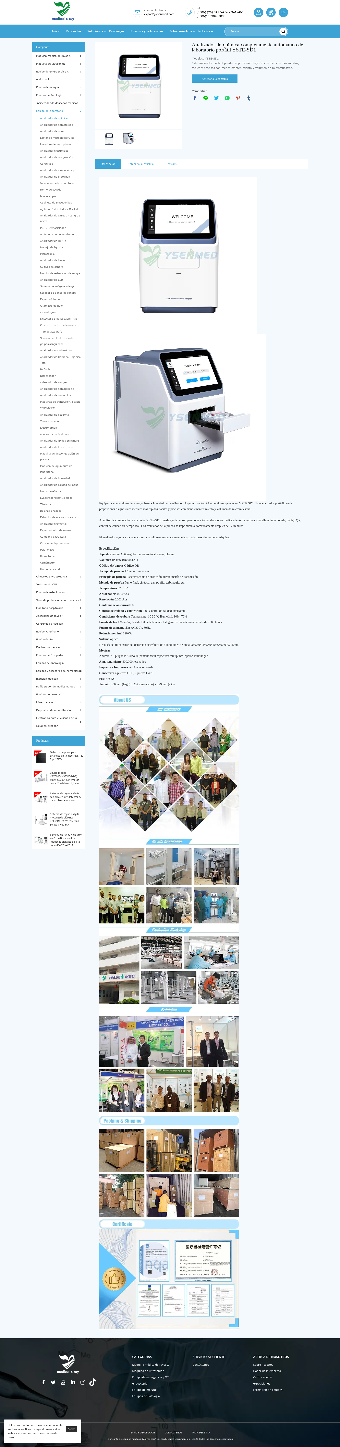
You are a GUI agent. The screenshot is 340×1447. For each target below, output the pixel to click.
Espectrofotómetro (51, 299)
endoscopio (43, 80)
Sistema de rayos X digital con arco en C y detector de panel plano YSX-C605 (66, 797)
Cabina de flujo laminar (54, 543)
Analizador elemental (53, 524)
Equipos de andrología (50, 663)
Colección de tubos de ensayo (58, 325)
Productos (73, 31)
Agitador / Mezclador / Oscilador (60, 209)
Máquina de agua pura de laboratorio (56, 469)
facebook (195, 98)
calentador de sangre (53, 382)
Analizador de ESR (51, 280)
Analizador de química (54, 118)
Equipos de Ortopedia (49, 655)
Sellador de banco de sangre (58, 293)
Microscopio (47, 254)
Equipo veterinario (47, 632)
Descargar (116, 31)
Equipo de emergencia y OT (53, 72)
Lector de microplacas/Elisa (57, 138)
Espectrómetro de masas (55, 530)
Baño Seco (47, 369)
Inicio (56, 31)
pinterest (238, 98)
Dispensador (47, 376)
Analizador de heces (52, 260)
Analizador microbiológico (56, 351)
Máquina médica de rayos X (53, 56)
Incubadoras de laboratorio (57, 183)
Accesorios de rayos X (49, 616)
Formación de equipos (268, 1390)
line (206, 98)
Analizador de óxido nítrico (56, 395)
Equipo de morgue (47, 87)
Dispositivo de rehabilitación (53, 710)
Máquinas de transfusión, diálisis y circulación (60, 405)
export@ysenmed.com (159, 14)
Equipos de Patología (49, 95)
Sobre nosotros (181, 31)
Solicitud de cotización (271, 12)
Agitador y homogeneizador (57, 234)
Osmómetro (47, 563)
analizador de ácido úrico (55, 434)
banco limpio (48, 196)
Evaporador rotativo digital (56, 498)
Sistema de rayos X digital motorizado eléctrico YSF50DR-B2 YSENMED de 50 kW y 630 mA (65, 819)
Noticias (204, 31)
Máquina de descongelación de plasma (59, 457)
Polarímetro (47, 550)
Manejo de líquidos (51, 247)
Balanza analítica (50, 511)
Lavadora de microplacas (55, 144)
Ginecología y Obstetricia (51, 577)
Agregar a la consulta (215, 78)
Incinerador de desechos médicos (57, 103)
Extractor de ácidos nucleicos (58, 517)
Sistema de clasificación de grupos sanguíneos (57, 341)
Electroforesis (48, 428)
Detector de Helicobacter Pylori (59, 319)
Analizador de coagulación (56, 157)
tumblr (249, 98)
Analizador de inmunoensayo (58, 170)
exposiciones (261, 1383)
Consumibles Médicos (49, 624)
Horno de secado (50, 190)
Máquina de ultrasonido (50, 64)
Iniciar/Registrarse (258, 12)
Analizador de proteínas (55, 177)
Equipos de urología (48, 694)
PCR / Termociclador (53, 228)
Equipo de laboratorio (49, 111)
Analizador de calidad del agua (59, 485)
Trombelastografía (51, 332)
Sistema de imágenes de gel (57, 286)
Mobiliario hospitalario (49, 608)
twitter (216, 98)
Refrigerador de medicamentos (55, 687)
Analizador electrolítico (54, 151)
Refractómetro (49, 556)
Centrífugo (46, 164)
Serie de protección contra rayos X (57, 600)
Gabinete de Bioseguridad (56, 203)
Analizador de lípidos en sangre (59, 441)
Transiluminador (50, 421)
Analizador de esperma (54, 415)
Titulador (45, 504)
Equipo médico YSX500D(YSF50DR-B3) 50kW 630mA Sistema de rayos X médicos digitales (64, 778)
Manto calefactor (50, 491)
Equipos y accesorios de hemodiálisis (58, 671)
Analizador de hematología (57, 125)
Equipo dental (44, 639)
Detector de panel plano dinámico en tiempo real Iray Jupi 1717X (66, 756)
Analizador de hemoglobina (57, 389)
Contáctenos (201, 1364)
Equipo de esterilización (51, 592)
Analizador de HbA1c (53, 241)
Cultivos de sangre (51, 267)
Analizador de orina (52, 131)
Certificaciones (263, 1377)
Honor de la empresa (267, 1371)
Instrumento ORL (46, 584)
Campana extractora (53, 537)
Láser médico (44, 702)
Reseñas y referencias (147, 31)
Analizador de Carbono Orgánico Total (60, 360)
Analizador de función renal (57, 447)
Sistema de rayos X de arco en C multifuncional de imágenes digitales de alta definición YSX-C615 (66, 840)
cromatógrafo (48, 312)
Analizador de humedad (55, 478)
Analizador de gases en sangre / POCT (60, 219)
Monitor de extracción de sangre (60, 273)
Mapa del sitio (201, 1432)
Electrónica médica (48, 647)
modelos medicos (47, 679)
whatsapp (227, 98)
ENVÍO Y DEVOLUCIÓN (142, 1432)
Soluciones (95, 31)
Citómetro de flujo (51, 306)
